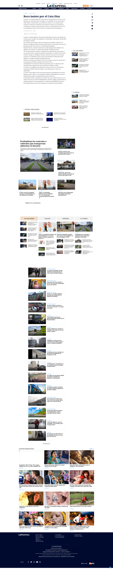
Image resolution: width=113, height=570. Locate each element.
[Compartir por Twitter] (92, 17)
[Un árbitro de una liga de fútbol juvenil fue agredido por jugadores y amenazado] (65, 252)
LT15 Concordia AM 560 (59, 537)
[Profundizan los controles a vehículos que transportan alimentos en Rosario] (80, 96)
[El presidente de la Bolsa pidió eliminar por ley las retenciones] (56, 114)
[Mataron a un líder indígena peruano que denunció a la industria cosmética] (46, 296)
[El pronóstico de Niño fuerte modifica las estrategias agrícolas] (33, 114)
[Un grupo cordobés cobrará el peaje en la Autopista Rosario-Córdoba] (84, 246)
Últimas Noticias (23, 8)
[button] (19, 5)
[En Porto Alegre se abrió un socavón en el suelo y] (46, 307)
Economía (53, 8)
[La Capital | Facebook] (28, 562)
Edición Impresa (32, 13)
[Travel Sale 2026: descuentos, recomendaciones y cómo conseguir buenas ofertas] (46, 412)
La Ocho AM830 (58, 534)
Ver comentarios (45, 127)
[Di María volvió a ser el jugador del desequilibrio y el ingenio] (47, 249)
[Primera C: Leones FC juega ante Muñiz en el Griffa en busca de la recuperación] (80, 107)
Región (40, 8)
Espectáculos (74, 8)
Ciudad (34, 8)
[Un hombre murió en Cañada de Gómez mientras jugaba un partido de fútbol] (46, 389)
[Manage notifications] (110, 567)
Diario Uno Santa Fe (39, 536)
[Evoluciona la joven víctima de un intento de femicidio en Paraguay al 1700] (46, 354)
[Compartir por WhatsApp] (92, 20)
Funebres (61, 3)
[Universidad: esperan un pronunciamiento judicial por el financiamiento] (46, 319)
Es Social (89, 8)
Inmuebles (38, 3)
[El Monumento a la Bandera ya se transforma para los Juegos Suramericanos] (46, 366)
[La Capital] (56, 6)
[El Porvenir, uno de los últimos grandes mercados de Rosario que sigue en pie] (66, 168)
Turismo (75, 3)
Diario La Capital (39, 534)
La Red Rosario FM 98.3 (59, 536)
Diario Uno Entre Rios (40, 537)
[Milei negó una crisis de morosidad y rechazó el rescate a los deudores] (56, 119)
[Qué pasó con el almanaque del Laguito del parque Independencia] (80, 71)
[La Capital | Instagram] (34, 562)
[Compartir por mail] (92, 29)
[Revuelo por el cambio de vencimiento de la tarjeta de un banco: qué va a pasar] (80, 66)
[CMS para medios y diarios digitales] (84, 563)
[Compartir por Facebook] (92, 14)
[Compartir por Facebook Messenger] (92, 26)
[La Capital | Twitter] (31, 562)
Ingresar (91, 5)
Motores (43, 3)
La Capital (25, 13)
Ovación (47, 8)
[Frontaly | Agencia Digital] (90, 563)
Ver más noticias (46, 443)
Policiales (61, 8)
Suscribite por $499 (85, 6)
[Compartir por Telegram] (92, 23)
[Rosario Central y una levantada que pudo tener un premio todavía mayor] (66, 147)
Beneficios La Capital (68, 3)
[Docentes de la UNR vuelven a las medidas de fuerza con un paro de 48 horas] (46, 436)
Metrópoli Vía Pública (39, 541)
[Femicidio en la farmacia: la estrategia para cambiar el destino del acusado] (29, 246)
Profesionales (54, 3)
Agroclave (37, 538)
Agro (67, 8)
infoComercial (38, 539)
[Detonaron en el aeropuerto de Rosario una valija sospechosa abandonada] (84, 252)
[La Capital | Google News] (40, 562)
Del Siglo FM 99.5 (77, 534)
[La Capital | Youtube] (37, 562)
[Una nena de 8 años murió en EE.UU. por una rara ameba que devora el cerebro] (46, 284)
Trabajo (48, 3)
